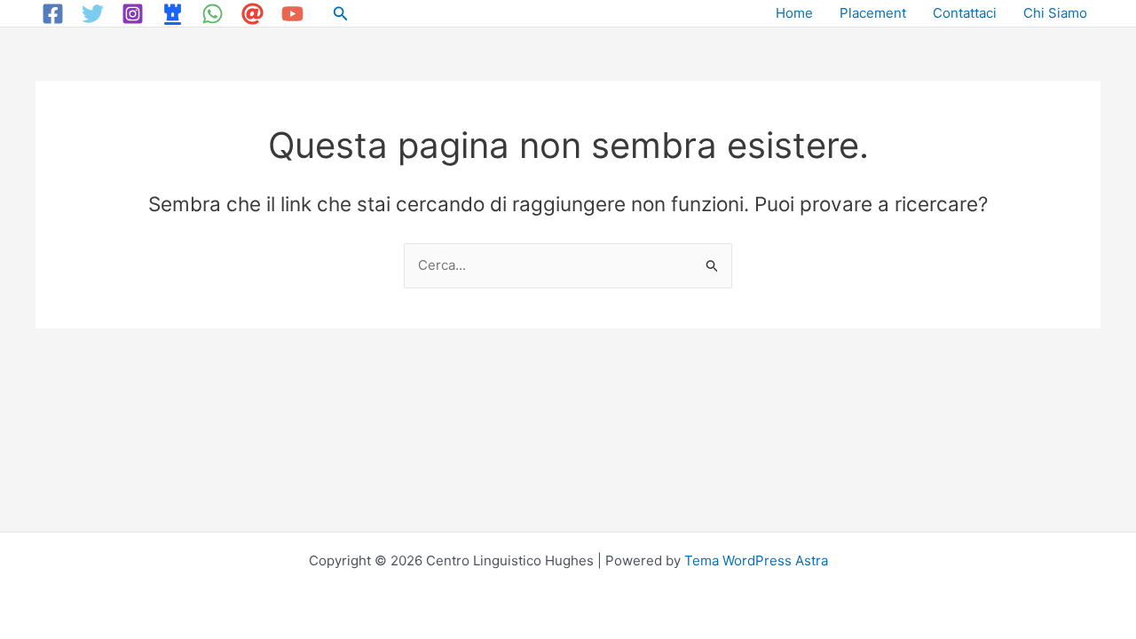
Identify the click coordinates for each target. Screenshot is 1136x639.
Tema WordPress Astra (756, 560)
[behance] (175, 14)
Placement (873, 12)
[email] (255, 14)
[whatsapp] (215, 14)
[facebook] (55, 14)
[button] (341, 14)
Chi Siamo (1055, 12)
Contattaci (965, 12)
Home (794, 12)
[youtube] (295, 14)
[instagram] (135, 14)
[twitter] (95, 14)
